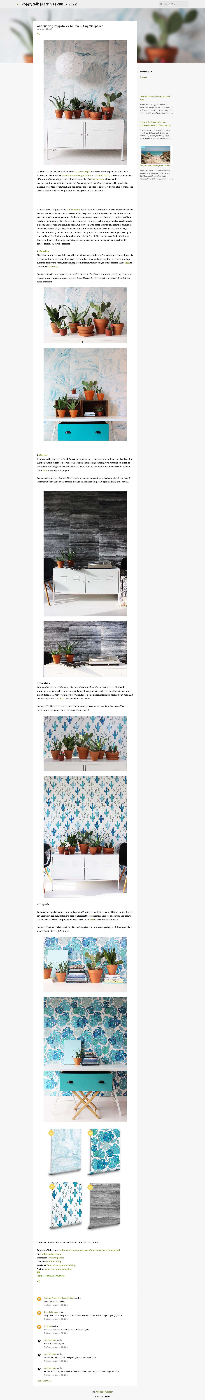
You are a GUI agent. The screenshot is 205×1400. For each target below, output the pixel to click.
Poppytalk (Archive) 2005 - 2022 (49, 4)
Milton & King (103, 175)
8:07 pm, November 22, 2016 (56, 1347)
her (61, 698)
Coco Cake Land (51, 1312)
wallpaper (60, 1276)
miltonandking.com (51, 1254)
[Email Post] (38, 1273)
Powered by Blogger (104, 1392)
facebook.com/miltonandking (61, 1265)
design (40, 1276)
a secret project (83, 171)
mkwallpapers (57, 1258)
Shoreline (44, 251)
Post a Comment (44, 1381)
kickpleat (48, 1326)
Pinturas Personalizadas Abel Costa (59, 1298)
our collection (73, 209)
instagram (50, 1276)
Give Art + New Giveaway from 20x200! (155, 166)
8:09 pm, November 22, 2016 (56, 1361)
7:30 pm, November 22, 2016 (56, 1319)
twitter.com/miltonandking (58, 1269)
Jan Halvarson (50, 1340)
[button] (38, 33)
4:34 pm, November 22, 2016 (56, 1305)
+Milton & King (53, 1261)
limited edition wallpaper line (76, 175)
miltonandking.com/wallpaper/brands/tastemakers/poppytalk (90, 1250)
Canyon (43, 455)
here (45, 470)
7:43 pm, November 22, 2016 (56, 1333)
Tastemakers (97, 179)
